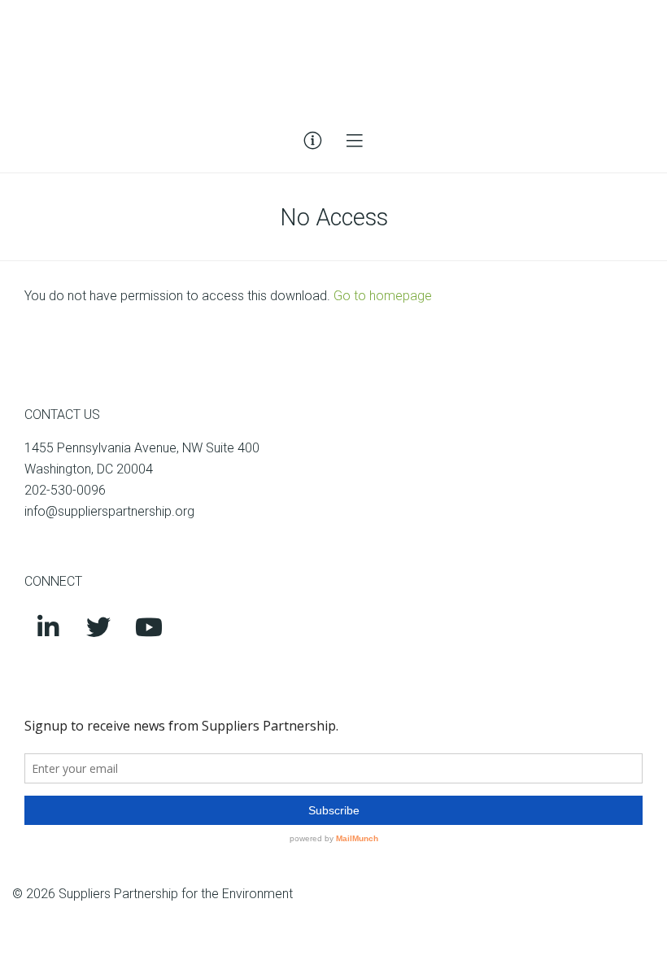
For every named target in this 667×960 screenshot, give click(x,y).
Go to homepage (383, 295)
